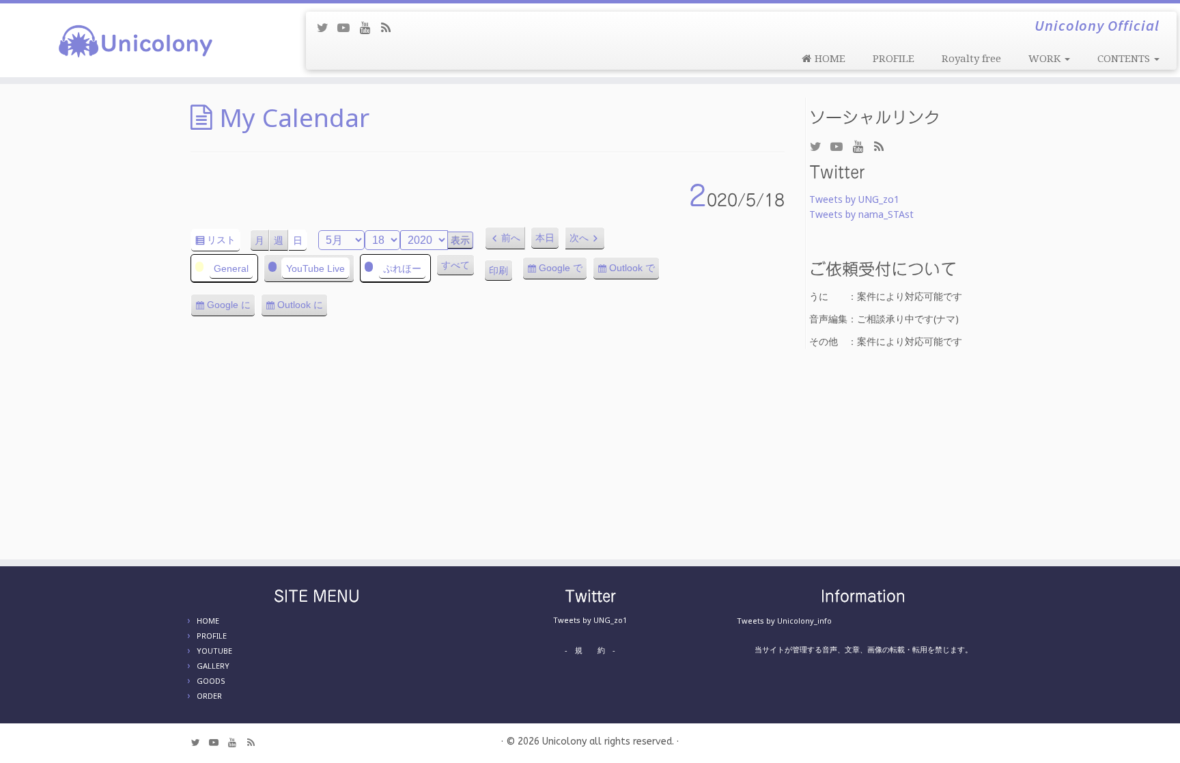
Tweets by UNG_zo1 (854, 199)
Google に (231, 308)
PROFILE (893, 59)
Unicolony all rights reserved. (608, 741)
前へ (510, 237)
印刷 (501, 273)
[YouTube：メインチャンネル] (348, 27)
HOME (208, 620)
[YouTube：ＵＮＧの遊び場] (369, 27)
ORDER (209, 696)
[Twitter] (326, 27)
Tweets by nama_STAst (861, 214)
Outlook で (634, 271)
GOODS (211, 681)
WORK (1045, 59)
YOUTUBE (214, 651)
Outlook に (302, 308)
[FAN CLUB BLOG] (390, 27)
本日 (544, 237)
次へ (579, 237)
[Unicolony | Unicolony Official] (136, 40)
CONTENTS (1125, 59)
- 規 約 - (590, 650)
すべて (455, 265)
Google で (563, 271)
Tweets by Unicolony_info (784, 620)
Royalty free (971, 59)
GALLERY (213, 666)
